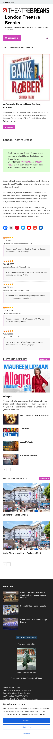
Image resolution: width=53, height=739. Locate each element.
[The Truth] (10, 429)
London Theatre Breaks (22, 20)
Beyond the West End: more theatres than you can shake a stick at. (33, 595)
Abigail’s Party (26, 442)
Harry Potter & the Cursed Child (34, 415)
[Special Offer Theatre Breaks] (10, 606)
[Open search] (47, 38)
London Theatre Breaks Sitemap (16, 699)
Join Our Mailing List (26, 644)
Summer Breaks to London (15, 514)
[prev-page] (5, 469)
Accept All (27, 720)
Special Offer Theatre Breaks (33, 606)
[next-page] (9, 469)
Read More (8, 126)
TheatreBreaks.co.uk (11, 687)
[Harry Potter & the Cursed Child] (10, 415)
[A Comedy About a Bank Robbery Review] (26, 77)
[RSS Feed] (11, 228)
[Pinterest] (17, 228)
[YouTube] (29, 228)
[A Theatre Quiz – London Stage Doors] (10, 619)
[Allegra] (26, 378)
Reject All (26, 734)
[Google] (35, 228)
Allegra (7, 396)
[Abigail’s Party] (10, 442)
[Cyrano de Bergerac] (10, 455)
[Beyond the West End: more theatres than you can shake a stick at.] (10, 592)
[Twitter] (23, 228)
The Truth (24, 428)
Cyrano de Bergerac (29, 455)
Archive (35, 699)
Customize (26, 727)
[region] (26, 719)
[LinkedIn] (41, 228)
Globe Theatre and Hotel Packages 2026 (22, 553)
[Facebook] (5, 228)
